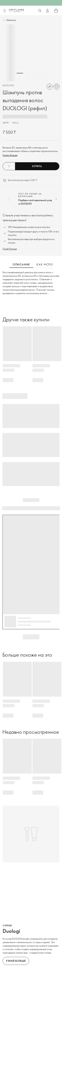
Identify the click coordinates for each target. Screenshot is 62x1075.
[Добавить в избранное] (56, 86)
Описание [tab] (21, 264)
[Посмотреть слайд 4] (42, 76)
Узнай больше (10, 248)
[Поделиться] (49, 86)
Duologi (8, 85)
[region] (31, 52)
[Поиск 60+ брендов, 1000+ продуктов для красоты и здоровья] (39, 10)
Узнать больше (10, 155)
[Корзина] (56, 10)
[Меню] (4, 11)
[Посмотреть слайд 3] (34, 76)
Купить (37, 166)
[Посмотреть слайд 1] (20, 76)
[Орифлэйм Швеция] (16, 10)
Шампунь (11, 20)
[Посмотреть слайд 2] (27, 76)
